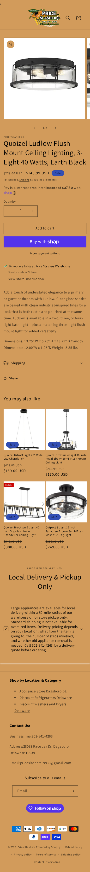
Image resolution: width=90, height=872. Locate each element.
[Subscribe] (72, 791)
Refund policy (73, 847)
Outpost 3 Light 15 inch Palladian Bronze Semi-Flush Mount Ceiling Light (64, 531)
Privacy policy (23, 854)
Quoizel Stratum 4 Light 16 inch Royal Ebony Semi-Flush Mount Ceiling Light (66, 458)
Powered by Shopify (48, 847)
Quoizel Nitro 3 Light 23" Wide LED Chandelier (23, 457)
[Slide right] (55, 128)
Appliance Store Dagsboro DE (43, 691)
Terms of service (46, 854)
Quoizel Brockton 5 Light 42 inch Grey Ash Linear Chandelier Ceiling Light (21, 531)
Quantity (10, 201)
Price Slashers (27, 847)
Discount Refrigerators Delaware (45, 697)
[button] (9, 18)
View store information (26, 279)
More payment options (45, 253)
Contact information (47, 862)
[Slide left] (34, 128)
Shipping (24, 179)
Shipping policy (71, 854)
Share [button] (13, 378)
